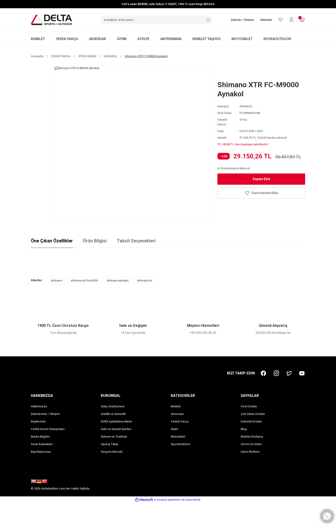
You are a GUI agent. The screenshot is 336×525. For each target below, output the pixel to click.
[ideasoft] (144, 500)
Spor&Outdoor (181, 444)
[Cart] (302, 20)
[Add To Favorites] (261, 193)
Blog (244, 429)
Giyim (174, 429)
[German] (39, 482)
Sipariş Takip (109, 444)
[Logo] (51, 19)
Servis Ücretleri (251, 444)
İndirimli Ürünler (251, 421)
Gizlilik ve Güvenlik (113, 414)
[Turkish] (44, 482)
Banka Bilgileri (40, 436)
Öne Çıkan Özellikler (52, 241)
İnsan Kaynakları (42, 444)
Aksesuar (177, 414)
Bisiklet (176, 406)
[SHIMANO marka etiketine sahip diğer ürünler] (233, 72)
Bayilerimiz (38, 421)
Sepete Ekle (261, 179)
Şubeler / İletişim (242, 20)
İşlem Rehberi (250, 451)
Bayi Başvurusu (41, 451)
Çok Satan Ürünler (253, 414)
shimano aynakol (117, 280)
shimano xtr (144, 280)
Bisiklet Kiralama (252, 436)
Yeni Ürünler (249, 406)
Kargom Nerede (112, 451)
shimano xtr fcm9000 (84, 280)
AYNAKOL (246, 106)
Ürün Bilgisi (95, 241)
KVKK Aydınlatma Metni (116, 421)
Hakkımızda (39, 406)
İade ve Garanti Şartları (116, 429)
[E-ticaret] (167, 500)
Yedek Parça (180, 421)
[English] (33, 482)
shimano (56, 280)
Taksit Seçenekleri (136, 241)
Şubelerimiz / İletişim (45, 414)
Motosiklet (178, 436)
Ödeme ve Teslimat (114, 436)
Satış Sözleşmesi (112, 406)
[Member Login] (291, 20)
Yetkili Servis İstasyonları (47, 429)
